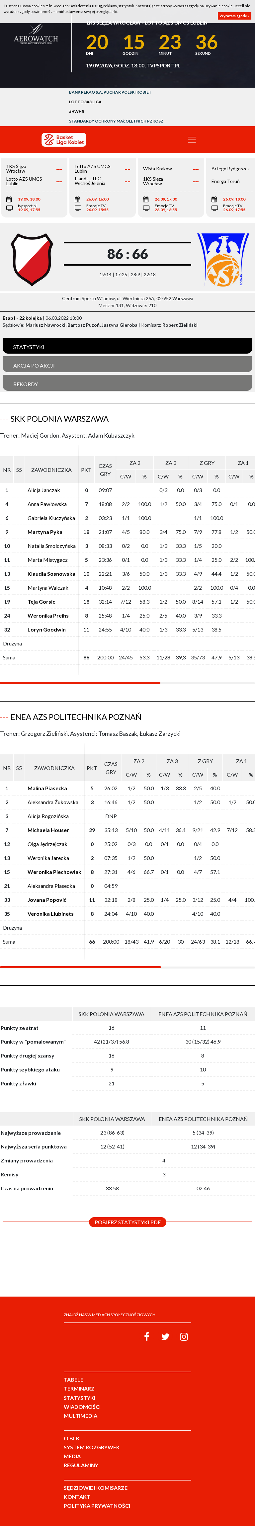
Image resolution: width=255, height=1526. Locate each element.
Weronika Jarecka (48, 858)
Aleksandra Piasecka (51, 886)
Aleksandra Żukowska (53, 802)
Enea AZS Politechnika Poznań (76, 716)
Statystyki (28, 347)
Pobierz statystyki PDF (128, 1222)
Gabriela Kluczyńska (51, 518)
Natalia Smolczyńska (52, 546)
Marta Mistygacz (48, 559)
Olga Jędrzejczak (47, 844)
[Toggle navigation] (192, 139)
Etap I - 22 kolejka (22, 318)
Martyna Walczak (48, 587)
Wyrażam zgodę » (234, 16)
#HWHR (76, 111)
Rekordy (25, 384)
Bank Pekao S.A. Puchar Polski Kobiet (110, 92)
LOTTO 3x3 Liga (85, 101)
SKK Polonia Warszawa (60, 418)
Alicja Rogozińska (48, 816)
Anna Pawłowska (47, 504)
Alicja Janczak (44, 490)
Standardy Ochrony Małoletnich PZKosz (116, 121)
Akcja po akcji (34, 365)
